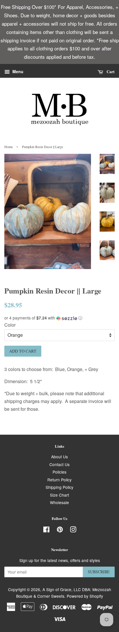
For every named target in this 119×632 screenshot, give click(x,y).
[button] (59, 318)
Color (10, 324)
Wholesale (59, 502)
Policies (59, 472)
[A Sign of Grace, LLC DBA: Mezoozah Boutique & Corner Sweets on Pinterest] (60, 530)
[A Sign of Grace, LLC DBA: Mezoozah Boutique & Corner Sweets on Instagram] (73, 530)
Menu (17, 72)
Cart (110, 72)
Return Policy (59, 479)
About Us (59, 456)
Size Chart (59, 495)
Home (8, 146)
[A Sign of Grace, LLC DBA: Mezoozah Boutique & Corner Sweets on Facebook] (46, 530)
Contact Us (59, 464)
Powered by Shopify (85, 596)
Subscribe (99, 571)
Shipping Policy (59, 487)
